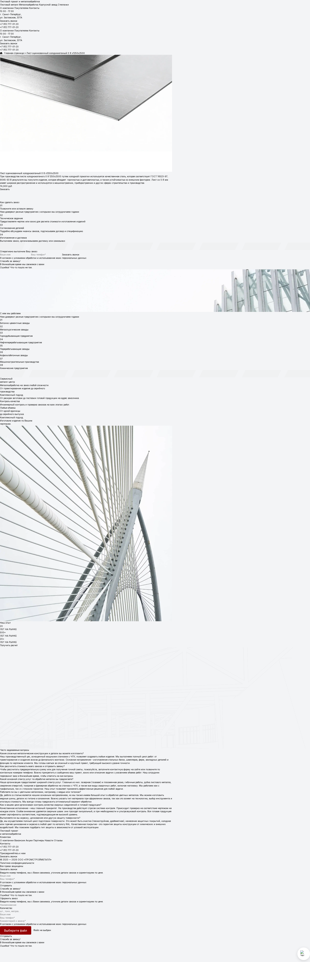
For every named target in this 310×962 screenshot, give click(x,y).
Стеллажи (63, 4)
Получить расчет (9, 645)
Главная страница (13, 53)
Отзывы (58, 840)
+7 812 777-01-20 (9, 24)
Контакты (34, 8)
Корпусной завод (48, 4)
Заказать (4, 189)
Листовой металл (9, 4)
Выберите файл (15, 930)
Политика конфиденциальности (17, 863)
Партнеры (38, 840)
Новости (49, 840)
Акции (29, 840)
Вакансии (19, 840)
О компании (7, 8)
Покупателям (21, 8)
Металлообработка (28, 4)
